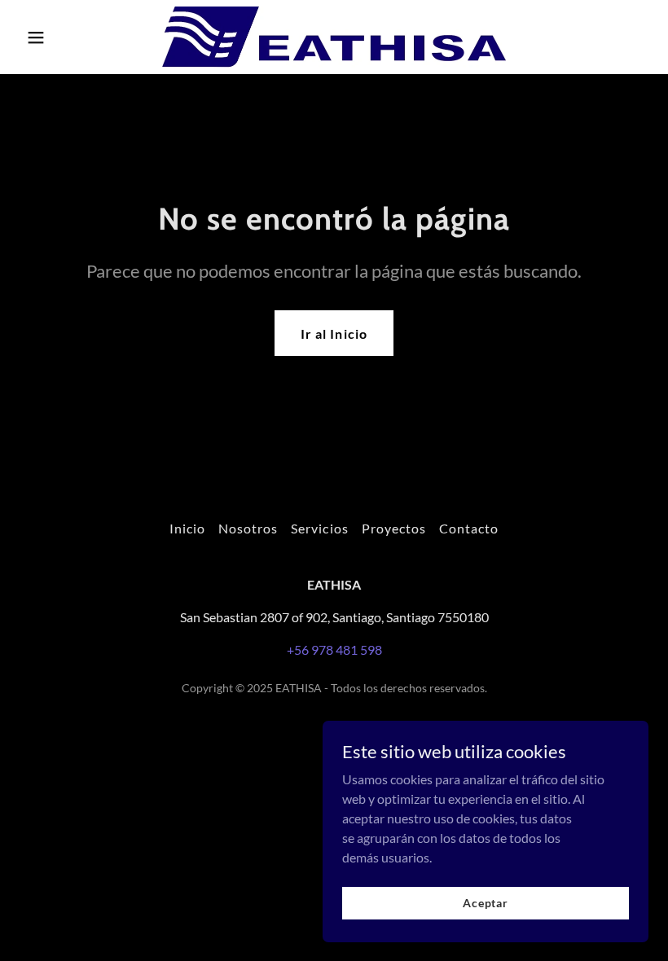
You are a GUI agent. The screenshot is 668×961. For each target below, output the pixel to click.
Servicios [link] (319, 528)
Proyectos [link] (394, 528)
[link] (333, 37)
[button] (67, 37)
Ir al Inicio (334, 333)
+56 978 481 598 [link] (334, 649)
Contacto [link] (469, 528)
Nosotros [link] (248, 528)
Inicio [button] (187, 528)
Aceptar (485, 903)
